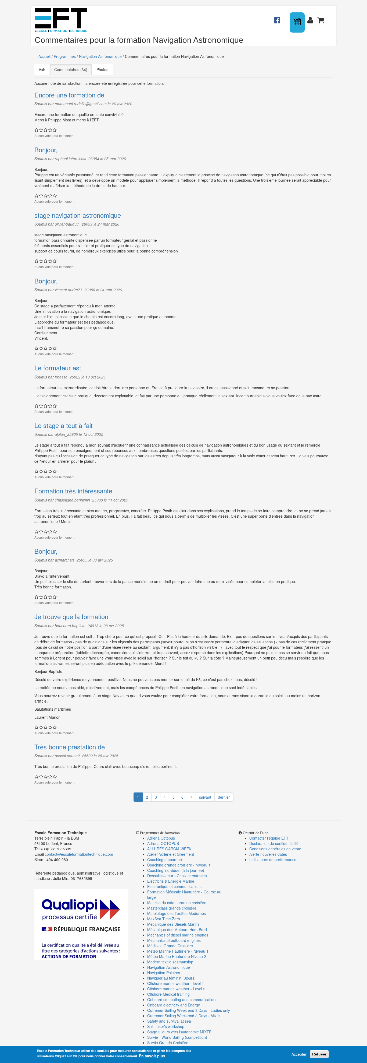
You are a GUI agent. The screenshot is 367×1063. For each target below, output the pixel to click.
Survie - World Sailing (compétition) (177, 1037)
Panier (321, 17)
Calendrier (298, 22)
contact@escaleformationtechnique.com (79, 854)
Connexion (311, 17)
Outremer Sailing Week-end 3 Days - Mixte (183, 1015)
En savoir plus (152, 1055)
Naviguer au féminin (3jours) (171, 978)
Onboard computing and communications (182, 999)
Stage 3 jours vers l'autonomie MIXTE (179, 1031)
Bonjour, (45, 149)
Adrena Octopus (161, 838)
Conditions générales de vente (275, 848)
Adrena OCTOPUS (163, 843)
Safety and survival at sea (169, 1021)
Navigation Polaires (163, 972)
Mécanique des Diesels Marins (173, 924)
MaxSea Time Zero (163, 918)
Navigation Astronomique (100, 56)
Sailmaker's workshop (165, 1026)
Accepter (299, 1054)
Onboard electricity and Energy (173, 1005)
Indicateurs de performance (272, 859)
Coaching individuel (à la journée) (175, 870)
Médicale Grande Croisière (170, 945)
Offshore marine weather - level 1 (175, 983)
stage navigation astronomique (77, 215)
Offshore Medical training (169, 994)
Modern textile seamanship (170, 961)
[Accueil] (63, 20)
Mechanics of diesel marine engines (177, 935)
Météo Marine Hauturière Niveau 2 (176, 956)
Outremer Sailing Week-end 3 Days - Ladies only (188, 1010)
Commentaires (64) (73, 69)
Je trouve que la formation (71, 616)
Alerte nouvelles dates (268, 854)
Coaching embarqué (164, 859)
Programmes (65, 56)
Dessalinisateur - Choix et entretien (177, 875)
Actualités (278, 17)
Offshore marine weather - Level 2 (176, 988)
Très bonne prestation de (69, 746)
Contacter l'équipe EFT (269, 838)
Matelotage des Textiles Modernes (176, 913)
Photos (102, 69)
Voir (42, 69)
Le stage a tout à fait (63, 425)
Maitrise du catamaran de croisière (176, 902)
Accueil (44, 56)
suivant (205, 797)
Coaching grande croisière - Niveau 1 (179, 865)
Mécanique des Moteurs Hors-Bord (177, 929)
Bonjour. (45, 280)
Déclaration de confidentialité (273, 843)
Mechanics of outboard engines (174, 940)
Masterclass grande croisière (171, 908)
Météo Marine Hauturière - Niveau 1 (177, 951)
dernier (224, 797)
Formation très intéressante (73, 490)
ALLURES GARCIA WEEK (169, 848)
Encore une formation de (69, 94)
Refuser (319, 1054)
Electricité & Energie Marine (170, 881)
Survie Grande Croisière (167, 1042)
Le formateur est (57, 367)
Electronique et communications (174, 886)
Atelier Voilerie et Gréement (170, 854)
